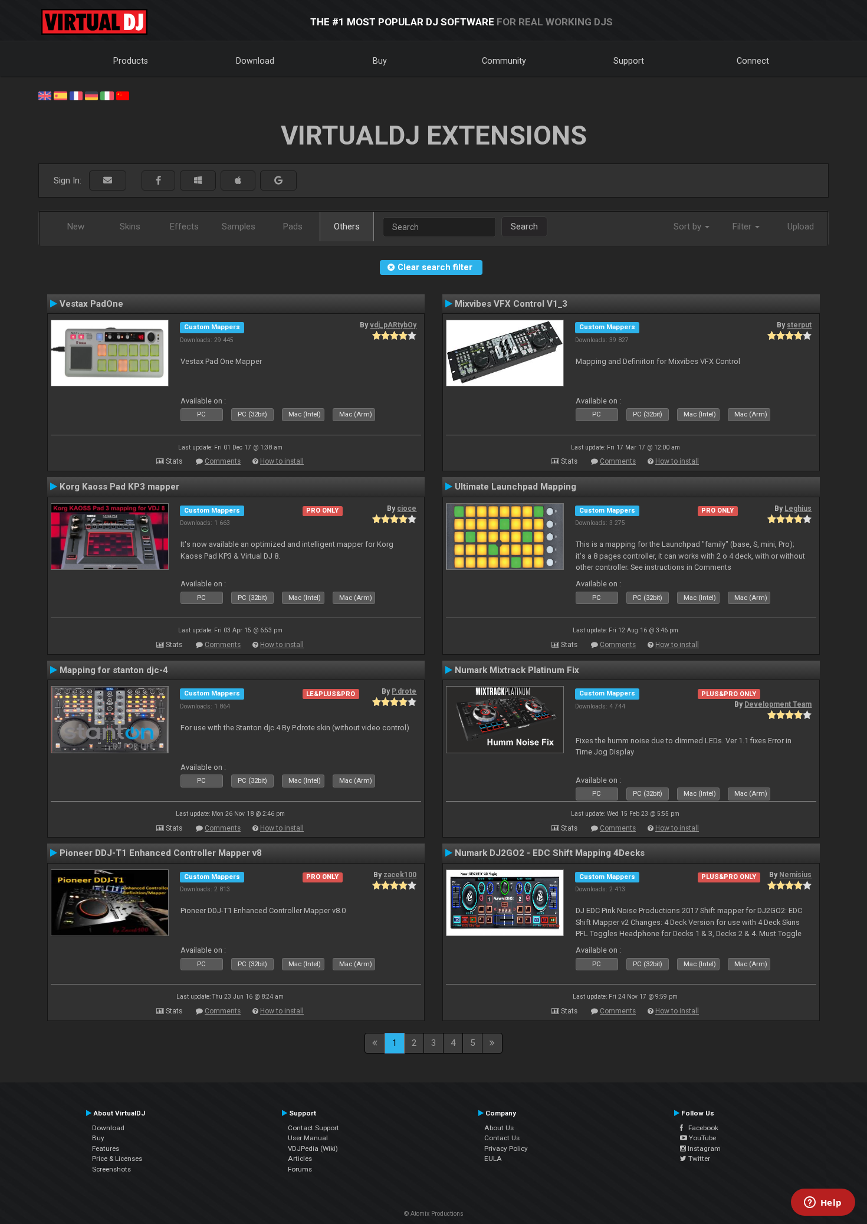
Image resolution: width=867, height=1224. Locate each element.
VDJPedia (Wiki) (313, 1148)
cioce (406, 508)
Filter (743, 226)
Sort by (689, 226)
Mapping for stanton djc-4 (114, 670)
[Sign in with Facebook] (158, 180)
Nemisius (795, 875)
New (75, 226)
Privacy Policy (506, 1148)
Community (504, 60)
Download (255, 60)
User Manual (308, 1138)
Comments (223, 461)
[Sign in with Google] (278, 180)
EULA (493, 1158)
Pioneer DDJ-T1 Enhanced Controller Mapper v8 (161, 853)
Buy (380, 60)
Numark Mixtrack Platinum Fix (517, 670)
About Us (499, 1128)
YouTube (701, 1138)
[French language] (76, 95)
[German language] (91, 95)
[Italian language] (106, 95)
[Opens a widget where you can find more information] (822, 1203)
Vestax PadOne (91, 303)
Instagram (703, 1148)
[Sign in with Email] (107, 180)
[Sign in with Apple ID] (238, 180)
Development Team (778, 704)
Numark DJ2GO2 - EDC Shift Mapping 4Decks (550, 853)
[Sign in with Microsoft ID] (198, 180)
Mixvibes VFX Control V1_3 (511, 303)
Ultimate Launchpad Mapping (515, 486)
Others (347, 226)
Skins (130, 226)
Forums (300, 1169)
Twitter (698, 1158)
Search (524, 226)
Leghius (798, 508)
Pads (293, 226)
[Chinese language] (122, 95)
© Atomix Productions (434, 1214)
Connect (753, 60)
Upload (800, 226)
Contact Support (313, 1128)
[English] (44, 95)
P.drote (404, 691)
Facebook (700, 1128)
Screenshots (111, 1169)
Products (130, 60)
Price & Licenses (117, 1158)
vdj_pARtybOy (393, 325)
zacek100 (399, 875)
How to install (282, 461)
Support (628, 60)
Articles (300, 1158)
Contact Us (502, 1138)
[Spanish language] (60, 95)
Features (105, 1148)
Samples (238, 226)
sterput (799, 325)
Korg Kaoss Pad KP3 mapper (119, 486)
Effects (184, 226)
